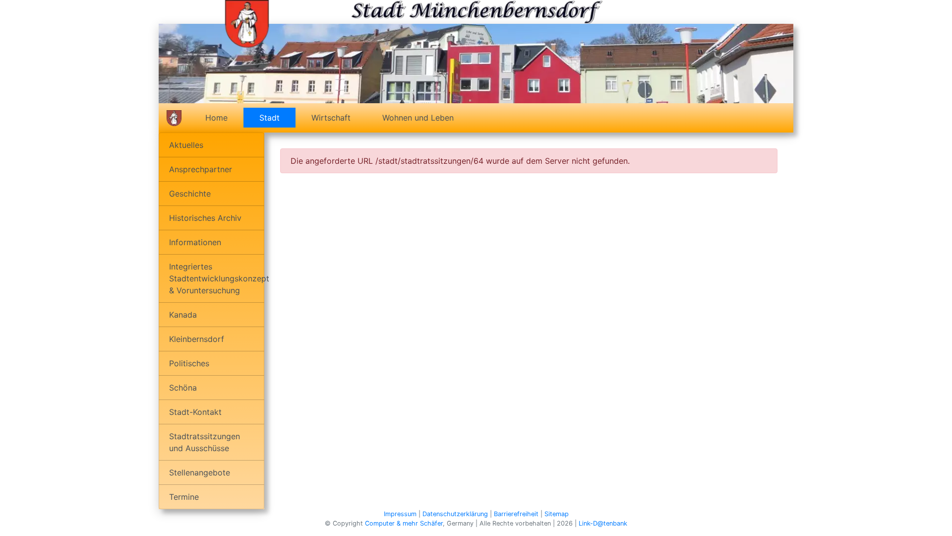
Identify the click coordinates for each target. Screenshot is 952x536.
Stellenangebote (199, 472)
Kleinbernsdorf (196, 339)
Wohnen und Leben (418, 118)
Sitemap (556, 514)
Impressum (400, 514)
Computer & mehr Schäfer (404, 523)
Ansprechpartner (200, 169)
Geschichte (190, 194)
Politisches (189, 363)
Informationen (195, 242)
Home (216, 118)
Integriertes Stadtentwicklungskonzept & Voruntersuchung (216, 278)
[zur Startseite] (247, 23)
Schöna (183, 388)
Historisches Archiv (205, 218)
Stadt (277, 118)
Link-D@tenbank (603, 523)
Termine (184, 497)
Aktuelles (186, 145)
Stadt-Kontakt (195, 412)
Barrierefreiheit (516, 514)
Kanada (183, 315)
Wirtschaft (331, 118)
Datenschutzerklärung (455, 514)
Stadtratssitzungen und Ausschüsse (204, 442)
